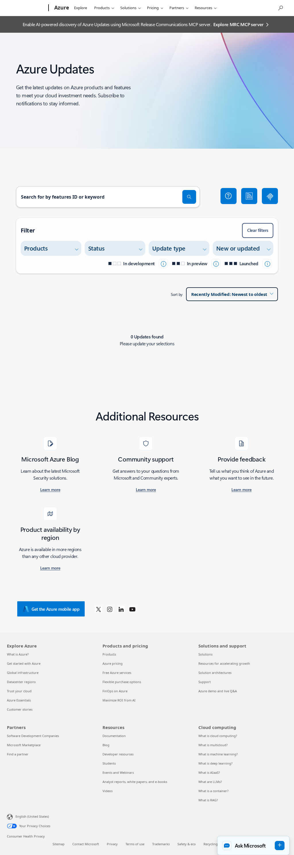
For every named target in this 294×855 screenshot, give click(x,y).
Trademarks (161, 844)
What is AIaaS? (209, 772)
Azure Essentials (19, 700)
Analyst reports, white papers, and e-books (134, 782)
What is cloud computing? (217, 736)
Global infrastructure (22, 672)
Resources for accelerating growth (224, 663)
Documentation (114, 736)
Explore (80, 7)
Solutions (128, 7)
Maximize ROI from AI (119, 700)
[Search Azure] (280, 7)
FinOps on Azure (114, 691)
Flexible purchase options (121, 682)
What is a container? (213, 791)
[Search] (189, 197)
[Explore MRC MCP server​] (270, 196)
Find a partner (17, 754)
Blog (105, 745)
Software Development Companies (33, 736)
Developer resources (118, 754)
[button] (228, 196)
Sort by (177, 294)
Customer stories (19, 709)
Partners (176, 7)
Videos (107, 791)
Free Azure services (116, 672)
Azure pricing (112, 663)
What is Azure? (18, 654)
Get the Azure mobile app (56, 609)
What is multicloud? (213, 745)
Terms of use (134, 844)
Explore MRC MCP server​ (238, 24)
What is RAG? (208, 800)
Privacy (112, 844)
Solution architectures (214, 672)
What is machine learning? (218, 754)
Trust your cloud (19, 691)
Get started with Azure (23, 663)
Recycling (211, 844)
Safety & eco (186, 844)
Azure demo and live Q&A (217, 691)
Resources (203, 7)
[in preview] (216, 263)
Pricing (153, 7)
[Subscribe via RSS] (249, 196)
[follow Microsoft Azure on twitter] (98, 609)
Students (109, 763)
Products (102, 7)
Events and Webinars (118, 772)
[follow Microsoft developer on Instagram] (109, 609)
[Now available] (267, 263)
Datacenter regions (21, 682)
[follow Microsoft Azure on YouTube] (132, 609)
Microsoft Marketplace (23, 745)
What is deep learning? (215, 763)
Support (204, 682)
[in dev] (163, 263)
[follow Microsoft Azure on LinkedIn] (121, 609)
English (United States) (32, 816)
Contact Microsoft (85, 844)
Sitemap (59, 844)
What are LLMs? (210, 782)
